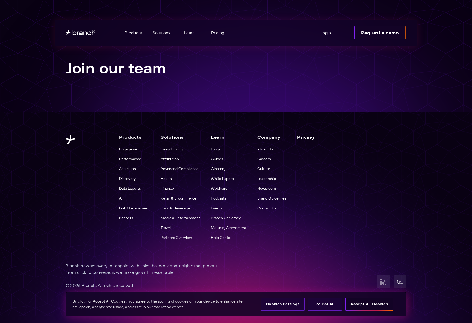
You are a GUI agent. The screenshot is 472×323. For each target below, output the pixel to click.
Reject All (325, 304)
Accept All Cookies (369, 304)
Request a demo (380, 32)
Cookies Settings (282, 304)
